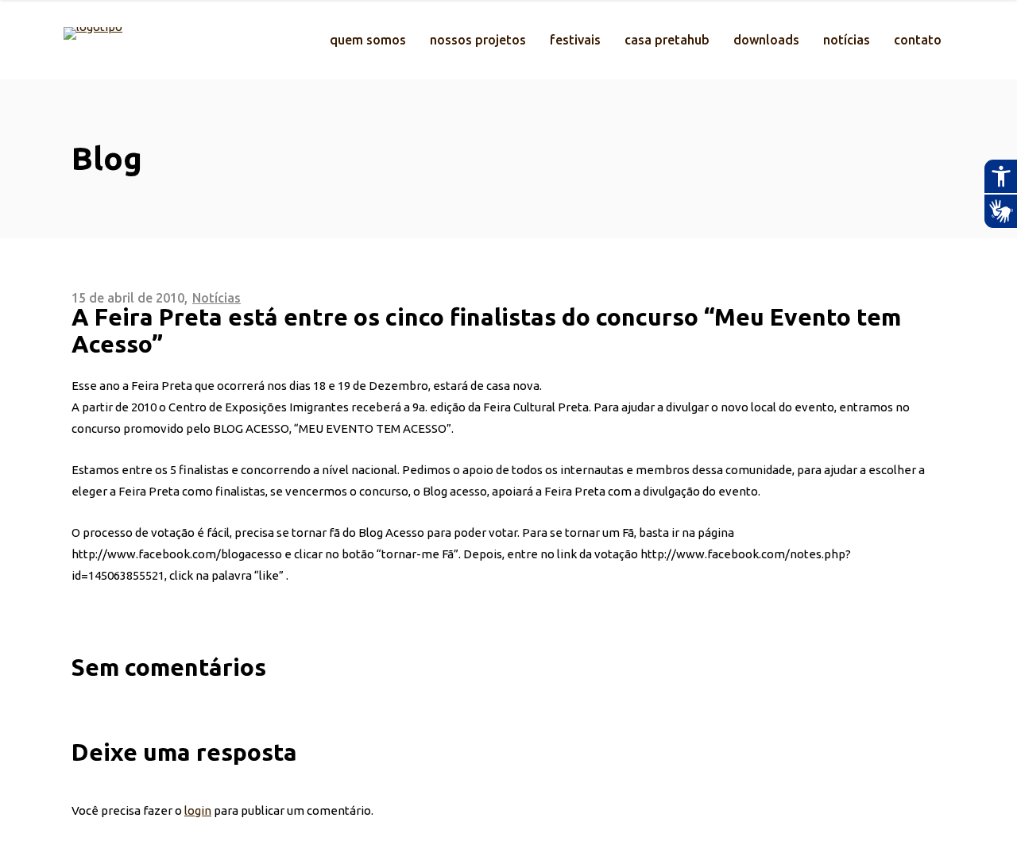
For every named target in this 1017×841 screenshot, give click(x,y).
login (197, 810)
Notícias (216, 298)
